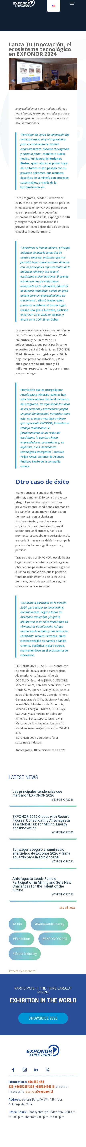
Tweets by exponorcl (22, 971)
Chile (18, 924)
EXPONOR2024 (56, 939)
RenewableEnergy (50, 924)
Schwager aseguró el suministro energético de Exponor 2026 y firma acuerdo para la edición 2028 (41, 853)
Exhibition (22, 939)
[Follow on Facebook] (13, 1070)
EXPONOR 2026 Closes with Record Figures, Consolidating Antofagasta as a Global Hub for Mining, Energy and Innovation (41, 822)
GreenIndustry (26, 953)
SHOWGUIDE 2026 (43, 1018)
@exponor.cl (44, 1091)
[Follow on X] (47, 1070)
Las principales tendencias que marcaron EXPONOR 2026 (37, 793)
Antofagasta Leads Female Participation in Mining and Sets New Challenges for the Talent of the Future (41, 884)
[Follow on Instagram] (24, 1070)
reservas (30, 1091)
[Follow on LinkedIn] (36, 1070)
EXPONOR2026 (64, 799)
